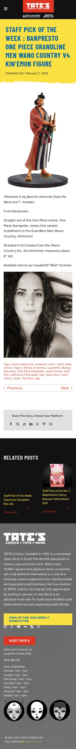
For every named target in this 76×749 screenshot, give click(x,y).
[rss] (31, 626)
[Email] (50, 424)
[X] (17, 424)
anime (15, 364)
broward (40, 364)
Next (65, 388)
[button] (6, 489)
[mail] (38, 626)
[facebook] (11, 626)
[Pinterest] (44, 424)
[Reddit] (24, 424)
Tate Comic (53, 374)
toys (37, 378)
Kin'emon (40, 367)
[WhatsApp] (37, 424)
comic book (64, 364)
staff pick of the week (24, 374)
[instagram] (5, 626)
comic (51, 364)
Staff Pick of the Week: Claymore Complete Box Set (18, 500)
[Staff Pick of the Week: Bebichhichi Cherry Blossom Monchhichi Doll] (57, 466)
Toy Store (28, 378)
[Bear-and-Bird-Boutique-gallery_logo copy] (31, 16)
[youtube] (18, 626)
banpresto (27, 364)
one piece (10, 371)
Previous (14, 388)
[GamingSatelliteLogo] (48, 16)
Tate (41, 374)
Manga (66, 367)
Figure (18, 367)
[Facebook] (11, 424)
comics (8, 367)
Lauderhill (53, 367)
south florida (54, 371)
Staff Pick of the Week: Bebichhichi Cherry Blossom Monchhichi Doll (56, 497)
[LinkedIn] (31, 424)
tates (17, 378)
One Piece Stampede (31, 371)
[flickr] (25, 626)
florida (28, 367)
